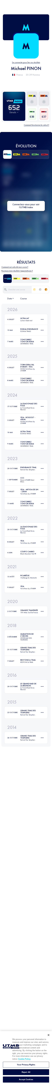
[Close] (48, 1035)
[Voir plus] (42, 319)
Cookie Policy (24, 1059)
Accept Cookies (26, 1079)
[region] (26, 1057)
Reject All (26, 1072)
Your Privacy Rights (26, 1065)
